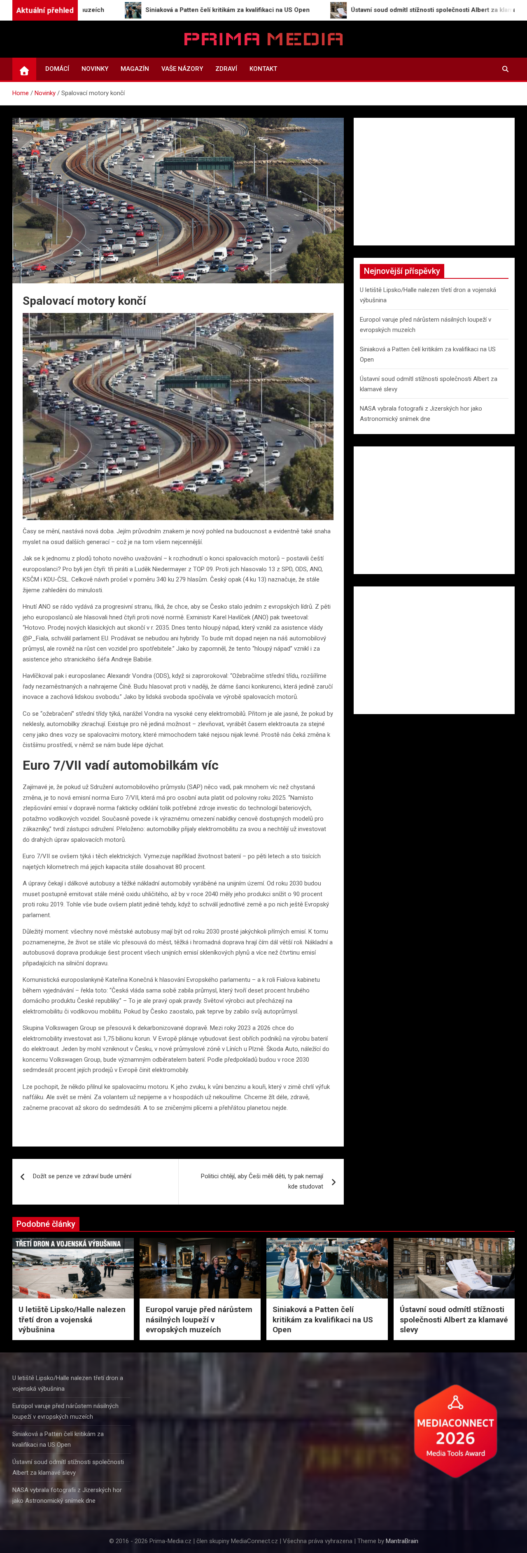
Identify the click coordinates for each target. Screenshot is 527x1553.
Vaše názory (182, 68)
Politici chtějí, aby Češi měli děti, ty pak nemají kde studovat (262, 1181)
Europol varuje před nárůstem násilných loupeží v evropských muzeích (199, 1319)
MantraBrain (402, 1541)
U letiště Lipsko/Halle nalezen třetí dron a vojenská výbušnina (72, 1319)
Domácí (57, 68)
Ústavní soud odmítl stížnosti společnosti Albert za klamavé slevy (454, 1319)
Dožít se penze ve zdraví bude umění (82, 1176)
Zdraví (226, 68)
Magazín (135, 68)
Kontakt (263, 68)
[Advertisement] (434, 181)
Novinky (95, 68)
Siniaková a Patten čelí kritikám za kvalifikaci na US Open (323, 1319)
